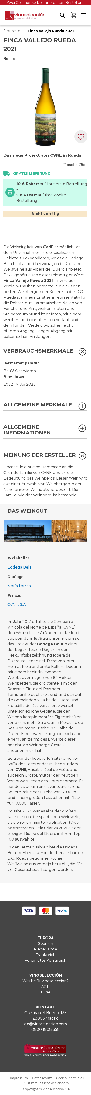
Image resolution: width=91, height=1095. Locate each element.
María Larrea (19, 586)
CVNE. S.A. (17, 604)
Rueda (9, 58)
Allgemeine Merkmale (38, 405)
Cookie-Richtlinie (69, 1078)
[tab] (46, 352)
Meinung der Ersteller (40, 455)
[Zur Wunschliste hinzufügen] (81, 136)
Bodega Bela (19, 567)
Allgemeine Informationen (27, 430)
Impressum (19, 1078)
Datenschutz (42, 1078)
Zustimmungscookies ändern (46, 1083)
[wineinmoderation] (45, 1055)
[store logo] (23, 18)
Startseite (12, 30)
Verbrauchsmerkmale (38, 351)
